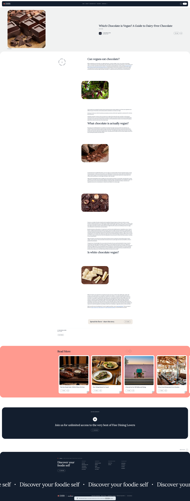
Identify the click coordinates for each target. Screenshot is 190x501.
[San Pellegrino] (70, 496)
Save (177, 33)
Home (83, 3)
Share (128, 321)
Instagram (123, 463)
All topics (97, 469)
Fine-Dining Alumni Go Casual (101, 387)
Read (64, 390)
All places (84, 469)
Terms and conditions (95, 495)
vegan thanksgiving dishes (110, 307)
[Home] (6, 3)
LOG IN (111, 498)
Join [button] (185, 3)
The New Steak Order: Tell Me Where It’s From (72, 387)
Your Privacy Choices (111, 495)
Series (96, 466)
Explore (61, 458)
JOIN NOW (107, 498)
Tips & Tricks (97, 467)
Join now (62, 470)
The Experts (99, 3)
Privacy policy (103, 495)
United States (130, 495)
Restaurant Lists (93, 3)
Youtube (123, 466)
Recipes (96, 464)
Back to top (182, 449)
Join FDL (109, 464)
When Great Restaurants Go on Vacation (168, 387)
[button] (181, 4)
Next (130, 351)
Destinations (84, 467)
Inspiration (104, 3)
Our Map (87, 3)
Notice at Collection (121, 495)
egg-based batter (120, 306)
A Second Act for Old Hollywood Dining (135, 387)
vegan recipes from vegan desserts (97, 307)
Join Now (96, 430)
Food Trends (60, 334)
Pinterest (123, 468)
